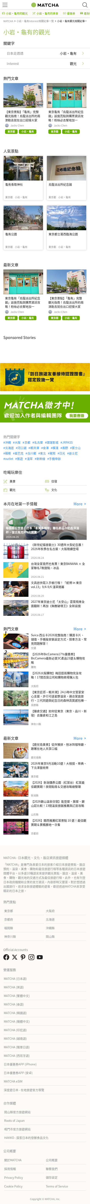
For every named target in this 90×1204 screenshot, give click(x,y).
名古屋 (38, 442)
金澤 (46, 447)
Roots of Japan (14, 1120)
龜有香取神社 (14, 184)
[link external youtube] (40, 958)
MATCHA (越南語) (15, 1038)
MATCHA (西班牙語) (17, 1056)
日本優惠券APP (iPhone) (20, 1064)
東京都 (8, 911)
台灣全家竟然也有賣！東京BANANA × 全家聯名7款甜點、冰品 (58, 566)
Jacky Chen (17, 125)
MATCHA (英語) (14, 987)
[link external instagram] (32, 958)
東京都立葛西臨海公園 (63, 234)
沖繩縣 (50, 928)
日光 (62, 453)
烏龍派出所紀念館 (60, 184)
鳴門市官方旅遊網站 (17, 1129)
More (78, 504)
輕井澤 (34, 447)
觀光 (12, 490)
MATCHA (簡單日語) (17, 1047)
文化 (54, 490)
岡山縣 (50, 936)
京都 (27, 442)
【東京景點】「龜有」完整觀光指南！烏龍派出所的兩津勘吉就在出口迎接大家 (22, 116)
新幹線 (40, 458)
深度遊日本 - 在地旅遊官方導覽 (24, 1090)
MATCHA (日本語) (15, 978)
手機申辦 (55, 458)
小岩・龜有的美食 (47, 13)
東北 (43, 453)
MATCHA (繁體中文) (17, 996)
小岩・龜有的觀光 (17, 13)
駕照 (52, 453)
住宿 (54, 481)
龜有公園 (11, 234)
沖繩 (8, 442)
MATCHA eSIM (13, 1081)
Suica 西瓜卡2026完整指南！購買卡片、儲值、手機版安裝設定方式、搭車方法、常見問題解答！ (59, 639)
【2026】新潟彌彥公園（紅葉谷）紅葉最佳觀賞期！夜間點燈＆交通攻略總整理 (58, 784)
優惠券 (71, 13)
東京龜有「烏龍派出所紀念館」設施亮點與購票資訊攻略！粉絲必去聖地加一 (66, 116)
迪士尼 (73, 453)
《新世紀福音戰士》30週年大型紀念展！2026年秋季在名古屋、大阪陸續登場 (57, 547)
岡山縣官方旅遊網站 (17, 1112)
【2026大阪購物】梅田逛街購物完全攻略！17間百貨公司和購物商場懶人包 (56, 675)
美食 (12, 481)
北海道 (9, 447)
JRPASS (67, 442)
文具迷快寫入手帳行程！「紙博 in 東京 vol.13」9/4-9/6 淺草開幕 (56, 584)
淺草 (29, 458)
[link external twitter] (15, 958)
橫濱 (55, 447)
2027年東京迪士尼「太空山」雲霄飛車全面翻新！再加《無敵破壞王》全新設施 (58, 603)
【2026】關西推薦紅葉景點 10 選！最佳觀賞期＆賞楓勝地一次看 (58, 822)
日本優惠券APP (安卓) (18, 1073)
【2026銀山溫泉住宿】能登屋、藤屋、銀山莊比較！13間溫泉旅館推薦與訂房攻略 (58, 803)
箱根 (8, 453)
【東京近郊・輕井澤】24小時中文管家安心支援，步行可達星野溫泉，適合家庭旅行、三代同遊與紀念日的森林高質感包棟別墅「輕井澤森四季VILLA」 (59, 698)
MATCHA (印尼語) (15, 1030)
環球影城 (52, 442)
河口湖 (22, 447)
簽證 (20, 458)
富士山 (76, 447)
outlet (9, 458)
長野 (65, 447)
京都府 (8, 919)
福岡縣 (8, 928)
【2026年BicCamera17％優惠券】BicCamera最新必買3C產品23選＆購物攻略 (58, 658)
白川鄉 (31, 453)
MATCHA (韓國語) (15, 1013)
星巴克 (19, 453)
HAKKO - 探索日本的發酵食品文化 (26, 1138)
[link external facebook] (7, 958)
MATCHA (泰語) (14, 1004)
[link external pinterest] (24, 958)
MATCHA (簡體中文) (17, 1021)
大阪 (18, 442)
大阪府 (50, 911)
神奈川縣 (10, 936)
